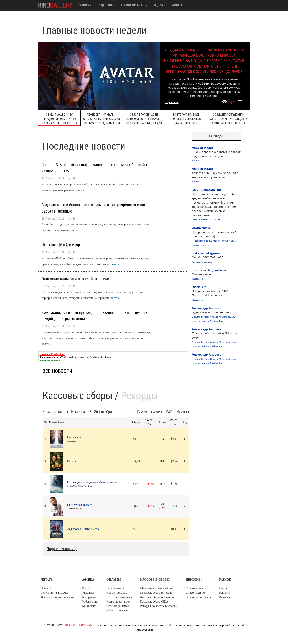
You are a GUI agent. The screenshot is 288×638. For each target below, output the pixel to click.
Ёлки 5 (71, 461)
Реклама (224, 592)
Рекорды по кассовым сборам (158, 606)
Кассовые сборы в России (156, 592)
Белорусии (89, 597)
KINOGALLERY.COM (78, 625)
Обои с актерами (117, 610)
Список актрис (195, 592)
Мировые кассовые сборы (156, 588)
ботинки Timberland (62, 357)
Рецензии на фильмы (54, 592)
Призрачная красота (79, 504)
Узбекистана (90, 601)
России (86, 588)
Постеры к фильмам (119, 597)
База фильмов (115, 588)
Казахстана (89, 606)
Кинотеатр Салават (202, 262)
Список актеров (196, 588)
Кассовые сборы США (154, 601)
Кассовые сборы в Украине (157, 597)
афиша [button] (177, 5)
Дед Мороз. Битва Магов (83, 529)
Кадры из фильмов (118, 601)
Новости (46, 588)
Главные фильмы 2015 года (206, 220)
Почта (223, 588)
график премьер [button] (133, 5)
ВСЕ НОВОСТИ (57, 371)
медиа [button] (158, 5)
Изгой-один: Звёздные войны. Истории (92, 482)
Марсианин (197, 279)
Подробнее (172, 102)
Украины (88, 592)
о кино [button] (84, 5)
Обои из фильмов (117, 606)
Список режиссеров (198, 597)
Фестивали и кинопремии (57, 597)
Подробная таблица (62, 549)
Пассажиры (74, 437)
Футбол (195, 160)
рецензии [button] (105, 5)
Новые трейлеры (116, 592)
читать (80, 190)
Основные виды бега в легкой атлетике (75, 279)
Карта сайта (226, 597)
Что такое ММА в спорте (63, 245)
